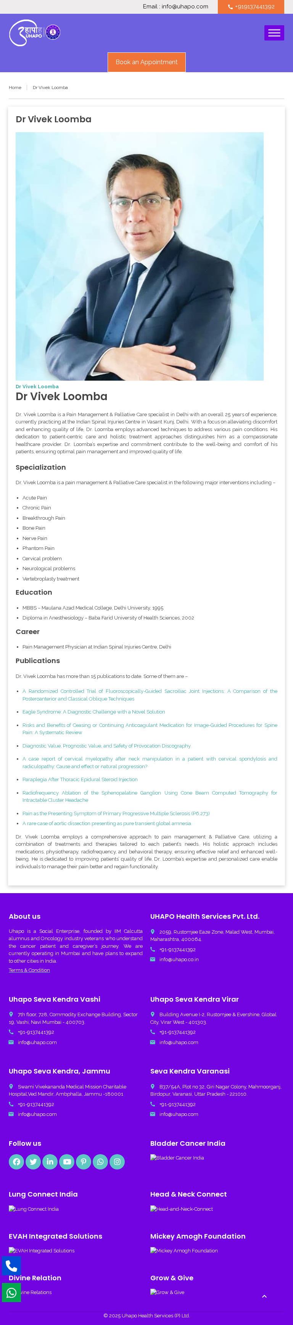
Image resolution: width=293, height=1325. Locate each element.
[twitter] (33, 1161)
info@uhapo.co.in (179, 959)
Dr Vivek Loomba (37, 386)
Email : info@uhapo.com (175, 6)
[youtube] (66, 1161)
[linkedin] (50, 1161)
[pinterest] (83, 1161)
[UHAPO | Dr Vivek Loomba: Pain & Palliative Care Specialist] (35, 32)
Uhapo (16, 931)
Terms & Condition (29, 970)
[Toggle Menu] (274, 33)
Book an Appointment (147, 62)
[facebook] (16, 1161)
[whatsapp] (100, 1161)
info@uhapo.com (37, 1042)
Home (15, 87)
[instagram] (117, 1161)
